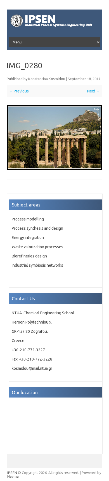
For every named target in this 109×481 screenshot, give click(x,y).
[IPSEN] (54, 28)
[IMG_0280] (54, 137)
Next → (93, 91)
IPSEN (12, 473)
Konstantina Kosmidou (46, 79)
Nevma (13, 476)
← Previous (19, 91)
